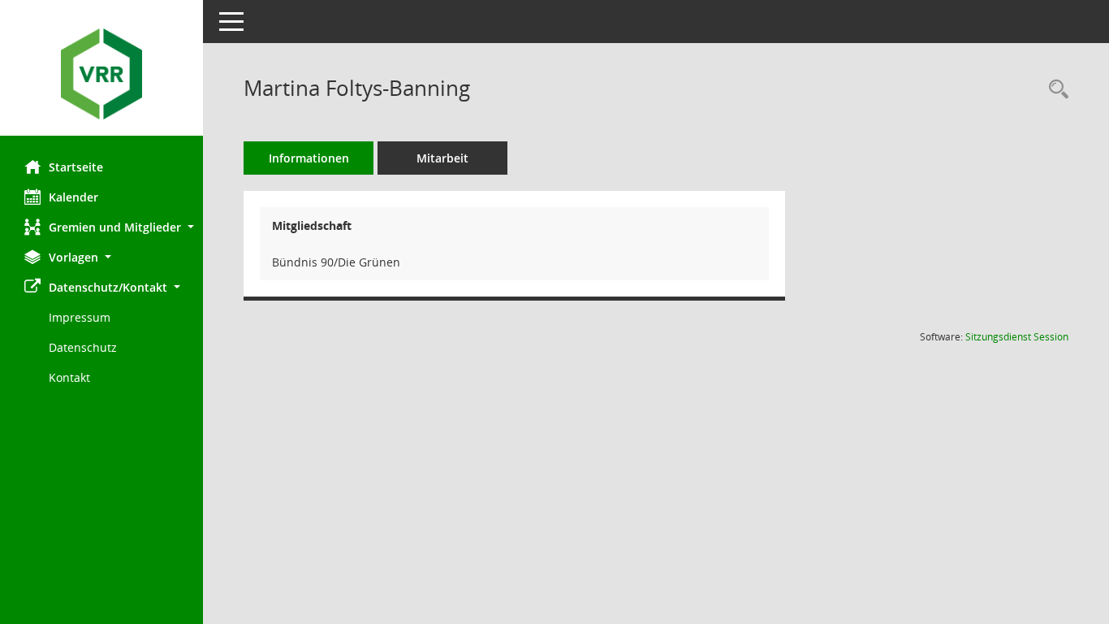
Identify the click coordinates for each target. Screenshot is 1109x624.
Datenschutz (83, 347)
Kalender (73, 197)
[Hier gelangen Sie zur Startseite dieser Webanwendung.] (101, 73)
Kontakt (69, 377)
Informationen (309, 158)
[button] (101, 227)
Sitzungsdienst (1016, 337)
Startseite (76, 167)
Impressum (79, 317)
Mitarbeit (442, 158)
